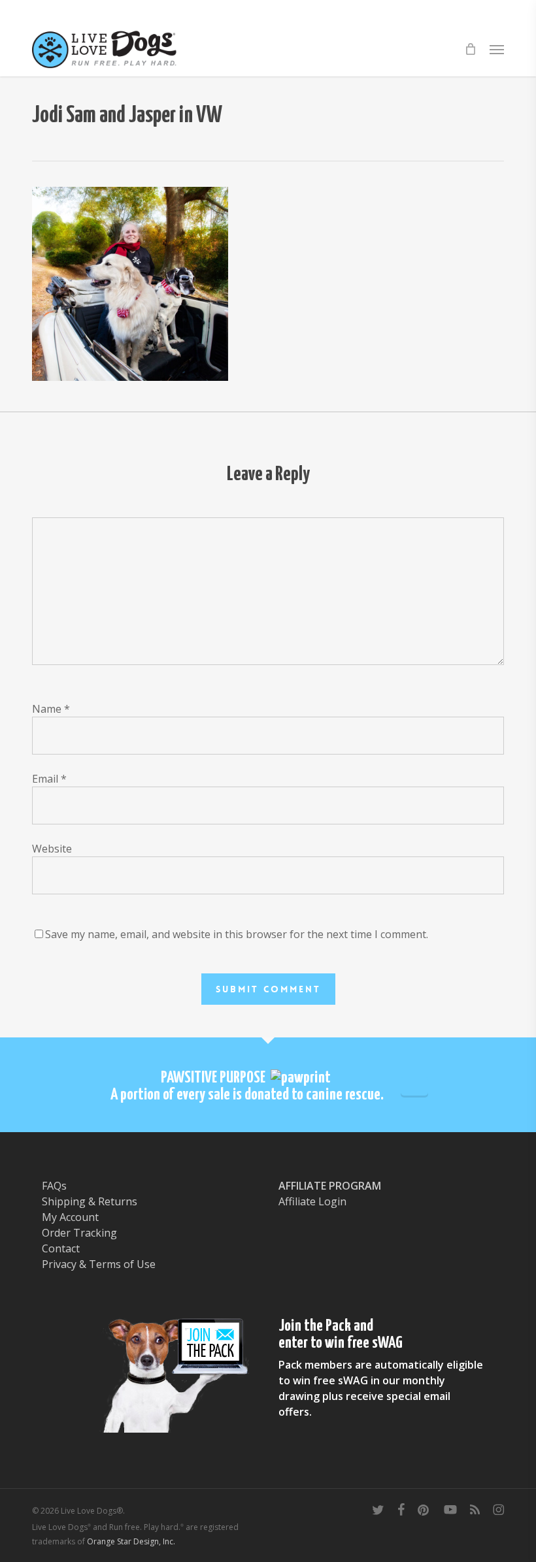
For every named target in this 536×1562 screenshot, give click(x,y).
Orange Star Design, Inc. (131, 1541)
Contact (61, 1248)
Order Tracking (79, 1233)
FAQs (54, 1186)
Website (52, 848)
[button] (497, 49)
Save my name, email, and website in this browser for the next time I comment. (236, 934)
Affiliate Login (312, 1201)
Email (49, 779)
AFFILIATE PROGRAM (329, 1186)
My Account (70, 1217)
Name (51, 709)
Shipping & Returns (89, 1201)
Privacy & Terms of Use (99, 1264)
